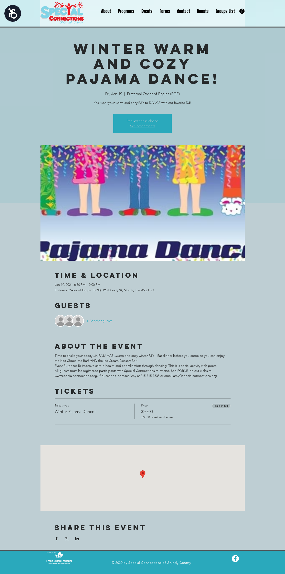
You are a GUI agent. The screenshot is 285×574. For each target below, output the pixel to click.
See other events (142, 126)
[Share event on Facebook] (57, 538)
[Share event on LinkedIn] (77, 538)
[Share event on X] (67, 538)
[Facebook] (242, 11)
